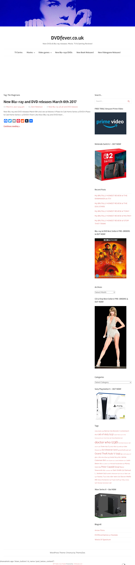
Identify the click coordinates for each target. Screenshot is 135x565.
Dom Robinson (37, 107)
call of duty (105, 434)
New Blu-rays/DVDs (63, 52)
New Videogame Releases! (109, 52)
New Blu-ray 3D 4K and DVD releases (63, 107)
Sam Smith (118, 470)
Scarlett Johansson (113, 473)
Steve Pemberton (105, 480)
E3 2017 (112, 446)
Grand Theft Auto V (107, 453)
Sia (122, 473)
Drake (104, 446)
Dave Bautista (117, 438)
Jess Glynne (110, 460)
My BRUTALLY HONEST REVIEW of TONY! (112, 211)
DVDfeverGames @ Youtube (106, 535)
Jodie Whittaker (120, 460)
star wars (115, 477)
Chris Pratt (107, 438)
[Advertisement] (67, 74)
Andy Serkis (99, 431)
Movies (30, 52)
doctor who (106, 442)
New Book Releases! (85, 52)
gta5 (128, 454)
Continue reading (11, 126)
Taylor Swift (116, 480)
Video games (43, 52)
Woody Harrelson (104, 483)
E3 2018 (120, 446)
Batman (108, 431)
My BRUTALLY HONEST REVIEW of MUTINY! (113, 216)
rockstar (109, 470)
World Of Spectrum (103, 540)
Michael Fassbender (117, 463)
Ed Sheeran (110, 450)
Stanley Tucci (103, 476)
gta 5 (123, 454)
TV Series (18, 52)
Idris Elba (105, 457)
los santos (106, 463)
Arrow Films (100, 530)
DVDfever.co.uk (67, 38)
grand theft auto (124, 450)
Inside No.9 (115, 457)
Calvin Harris (118, 434)
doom (97, 446)
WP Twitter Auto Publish (59, 564)
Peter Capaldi (110, 467)
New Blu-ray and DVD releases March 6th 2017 (40, 102)
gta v (98, 457)
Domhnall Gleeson (124, 443)
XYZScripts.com (78, 564)
